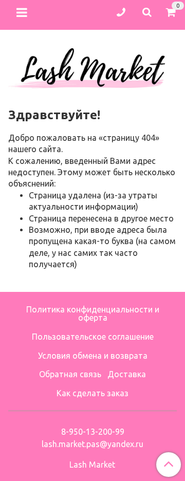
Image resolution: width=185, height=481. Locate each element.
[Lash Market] (92, 66)
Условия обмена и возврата (92, 355)
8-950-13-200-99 (92, 431)
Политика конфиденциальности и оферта (92, 313)
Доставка (126, 374)
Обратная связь (70, 374)
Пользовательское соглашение (93, 336)
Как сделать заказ (92, 393)
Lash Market (92, 464)
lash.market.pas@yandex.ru (92, 444)
